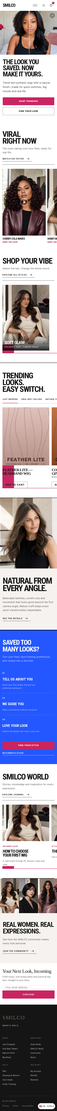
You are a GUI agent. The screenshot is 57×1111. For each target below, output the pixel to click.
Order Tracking (9, 1084)
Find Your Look (28, 111)
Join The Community (16, 951)
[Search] (43, 5)
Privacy (5, 1106)
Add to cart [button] (15, 484)
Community (35, 1053)
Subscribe (28, 994)
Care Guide (7, 1080)
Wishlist (34, 1075)
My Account (35, 1071)
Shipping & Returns (11, 1075)
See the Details (12, 618)
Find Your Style (28, 745)
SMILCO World (36, 1049)
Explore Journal (13, 794)
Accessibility (27, 1106)
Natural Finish (8, 1053)
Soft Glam (14, 342)
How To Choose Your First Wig (15, 853)
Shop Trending (28, 101)
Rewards (34, 1080)
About (33, 1057)
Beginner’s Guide (13, 753)
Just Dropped (10, 399)
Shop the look (10, 242)
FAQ (4, 1071)
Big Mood (6, 1057)
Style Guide (35, 1044)
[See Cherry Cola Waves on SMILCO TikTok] (24, 202)
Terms (15, 1106)
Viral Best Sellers (31, 399)
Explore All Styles (14, 275)
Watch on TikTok (13, 159)
